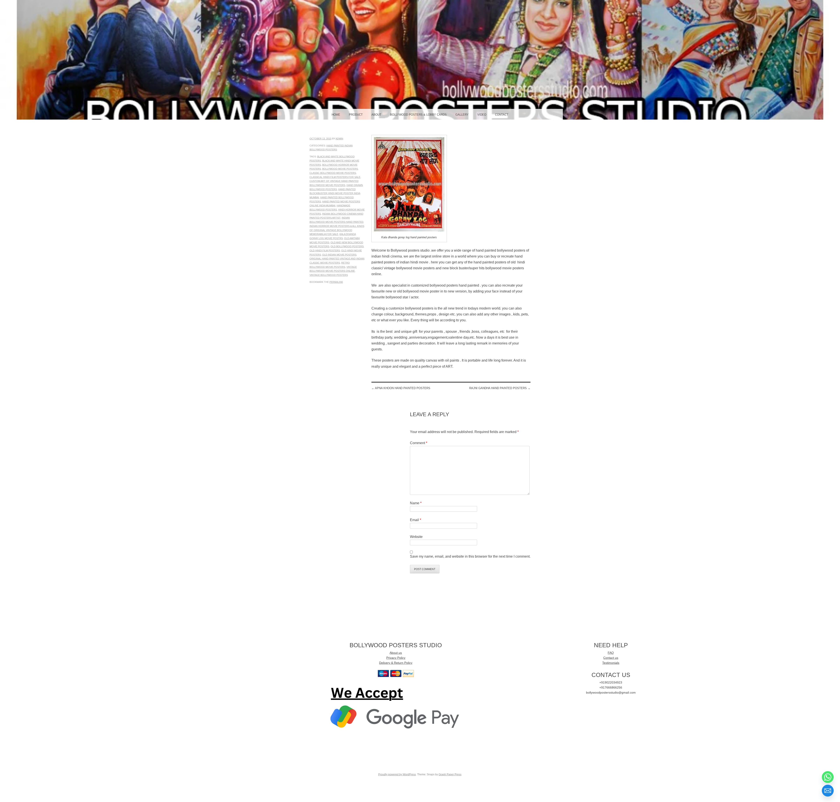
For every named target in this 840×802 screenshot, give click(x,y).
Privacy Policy (395, 657)
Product (356, 114)
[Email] (828, 791)
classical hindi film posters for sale (335, 177)
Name (416, 503)
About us (396, 652)
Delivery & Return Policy (395, 663)
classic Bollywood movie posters (333, 173)
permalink (336, 282)
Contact (501, 114)
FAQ (611, 652)
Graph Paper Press (450, 774)
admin (339, 138)
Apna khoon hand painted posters (400, 388)
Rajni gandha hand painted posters (499, 388)
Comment (418, 443)
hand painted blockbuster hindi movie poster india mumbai (335, 193)
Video (481, 114)
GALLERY (462, 114)
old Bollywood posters (347, 246)
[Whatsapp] (828, 777)
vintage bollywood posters (329, 275)
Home (336, 114)
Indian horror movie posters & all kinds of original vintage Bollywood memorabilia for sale (337, 230)
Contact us (610, 657)
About (376, 114)
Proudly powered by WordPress (397, 774)
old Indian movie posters (339, 254)
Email (415, 520)
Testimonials (610, 663)
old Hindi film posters (325, 250)
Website (416, 537)
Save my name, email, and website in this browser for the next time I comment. (470, 556)
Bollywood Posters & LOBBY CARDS (418, 114)
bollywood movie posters (340, 168)
